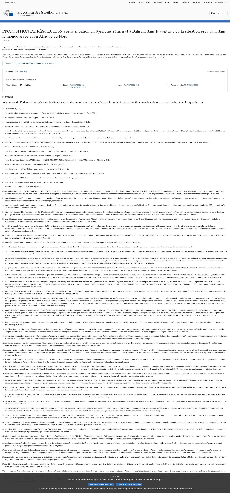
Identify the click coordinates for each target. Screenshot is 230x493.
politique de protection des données (130, 489)
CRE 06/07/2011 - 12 (78, 87)
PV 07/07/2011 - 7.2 (131, 85)
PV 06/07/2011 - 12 (77, 85)
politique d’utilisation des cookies (159, 489)
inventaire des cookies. (185, 489)
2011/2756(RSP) (20, 72)
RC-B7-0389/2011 (48, 63)
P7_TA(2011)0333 (191, 85)
